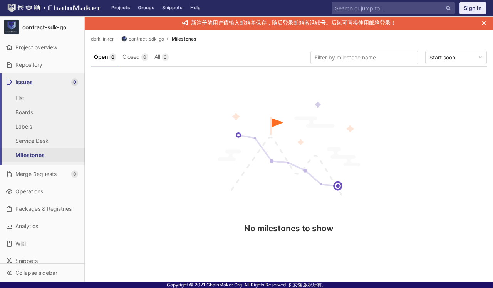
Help (195, 7)
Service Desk (32, 140)
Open (104, 56)
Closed (134, 56)
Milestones (184, 39)
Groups (146, 7)
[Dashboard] (53, 8)
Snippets (172, 7)
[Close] (484, 23)
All (160, 56)
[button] (42, 272)
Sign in (473, 8)
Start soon (442, 57)
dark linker (102, 39)
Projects (120, 7)
